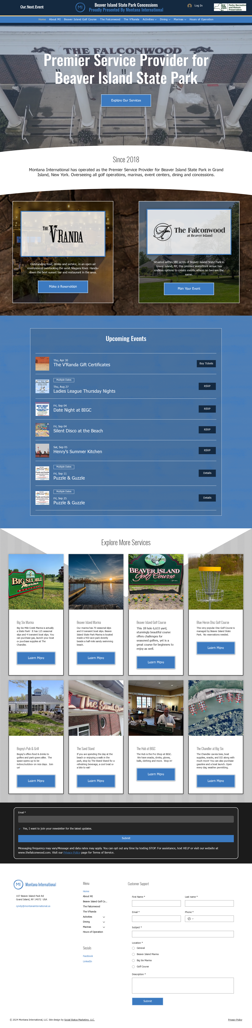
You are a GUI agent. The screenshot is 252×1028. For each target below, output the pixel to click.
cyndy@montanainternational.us (33, 906)
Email (22, 812)
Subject (137, 927)
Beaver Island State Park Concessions (126, 5)
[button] (81, 365)
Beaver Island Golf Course (95, 901)
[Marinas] (104, 927)
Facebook (88, 956)
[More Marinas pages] (185, 19)
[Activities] (104, 917)
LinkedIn (87, 961)
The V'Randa (89, 912)
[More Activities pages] (156, 19)
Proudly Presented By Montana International (126, 9)
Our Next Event (32, 7)
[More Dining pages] (169, 19)
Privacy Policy (235, 981)
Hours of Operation (93, 932)
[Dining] (104, 922)
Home (86, 891)
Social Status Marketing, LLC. (79, 981)
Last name (191, 897)
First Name (138, 897)
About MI (88, 896)
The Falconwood (91, 906)
